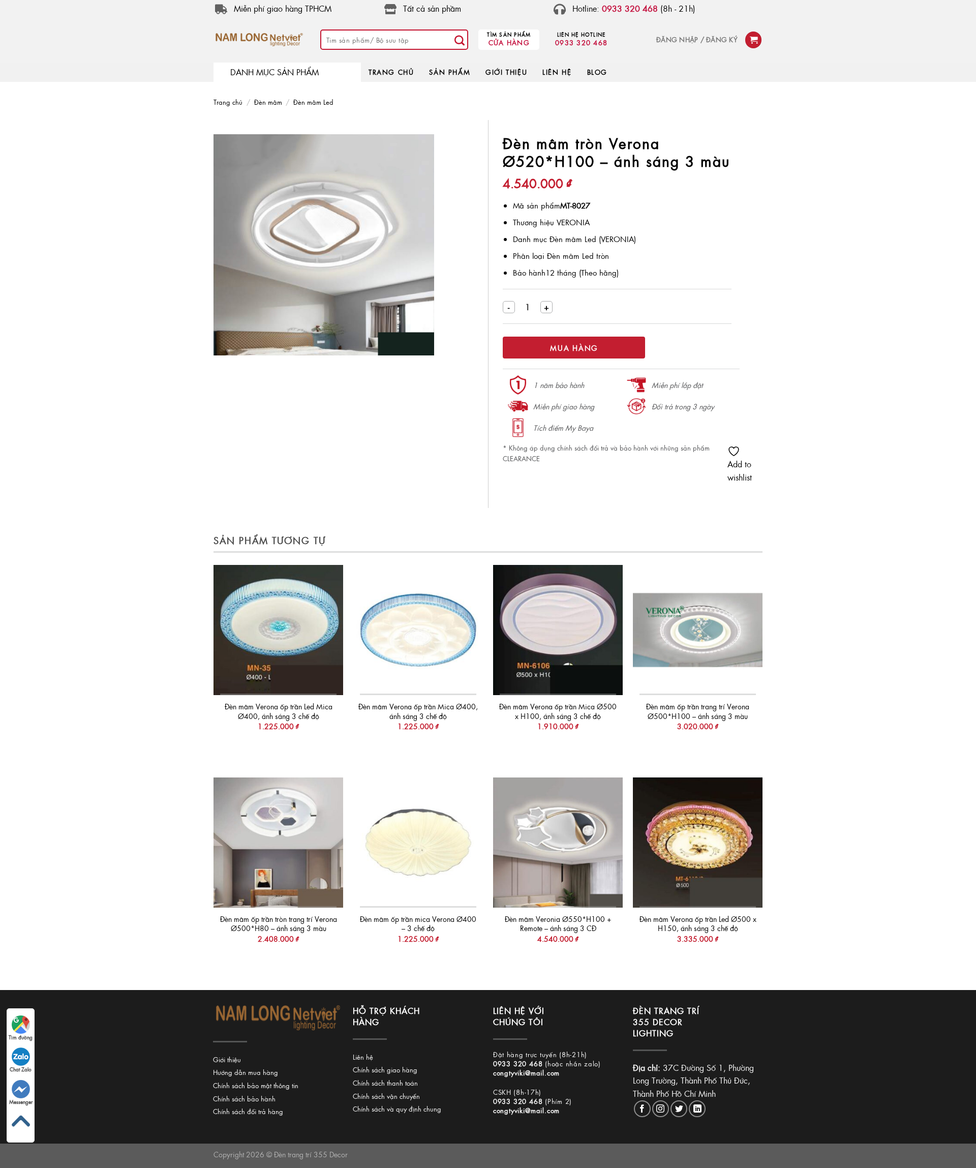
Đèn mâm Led (313, 102)
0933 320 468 (581, 42)
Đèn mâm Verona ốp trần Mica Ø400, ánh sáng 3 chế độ (418, 711)
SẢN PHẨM (449, 72)
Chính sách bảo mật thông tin (255, 1085)
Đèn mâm (268, 102)
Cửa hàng (509, 42)
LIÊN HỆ (556, 72)
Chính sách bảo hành (244, 1098)
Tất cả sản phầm (432, 8)
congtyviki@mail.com (526, 1072)
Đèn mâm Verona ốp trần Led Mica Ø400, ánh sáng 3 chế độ (278, 711)
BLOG (597, 72)
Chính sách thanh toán (385, 1083)
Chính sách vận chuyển (386, 1096)
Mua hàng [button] (278, 747)
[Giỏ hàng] (753, 40)
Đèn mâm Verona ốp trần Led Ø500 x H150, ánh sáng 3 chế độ (697, 923)
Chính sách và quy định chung (397, 1109)
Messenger (21, 1101)
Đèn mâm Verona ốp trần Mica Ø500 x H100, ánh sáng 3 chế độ (558, 711)
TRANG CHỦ (391, 72)
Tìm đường (21, 1037)
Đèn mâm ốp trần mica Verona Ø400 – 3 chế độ (418, 923)
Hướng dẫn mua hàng (245, 1072)
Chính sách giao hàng (385, 1069)
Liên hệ (363, 1057)
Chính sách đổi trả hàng (248, 1111)
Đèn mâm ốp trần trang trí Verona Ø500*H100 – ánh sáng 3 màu (697, 711)
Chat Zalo (21, 1069)
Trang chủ (228, 102)
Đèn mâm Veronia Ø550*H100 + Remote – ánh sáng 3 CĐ (558, 923)
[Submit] (459, 39)
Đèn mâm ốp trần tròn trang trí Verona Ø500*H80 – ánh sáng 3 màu (278, 923)
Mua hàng (574, 348)
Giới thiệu (227, 1059)
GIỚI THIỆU (506, 72)
